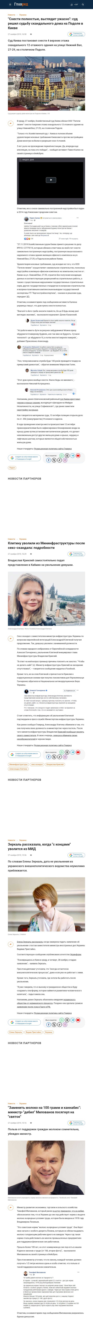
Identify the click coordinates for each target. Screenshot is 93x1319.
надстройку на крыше (27, 410)
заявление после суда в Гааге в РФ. (34, 1007)
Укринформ (75, 954)
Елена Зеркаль (15, 1032)
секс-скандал (37, 764)
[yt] (78, 455)
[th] (67, 455)
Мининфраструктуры (18, 764)
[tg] (72, 455)
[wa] (61, 455)
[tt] (54, 460)
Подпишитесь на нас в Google (78, 34)
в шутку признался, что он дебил (68, 1211)
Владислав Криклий (55, 764)
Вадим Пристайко (33, 1032)
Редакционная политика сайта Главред (53, 449)
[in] (65, 460)
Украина (48, 1032)
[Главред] (21, 4)
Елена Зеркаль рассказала (30, 942)
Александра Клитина (18, 769)
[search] (83, 4)
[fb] (48, 460)
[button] (10, 4)
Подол (12, 468)
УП (28, 296)
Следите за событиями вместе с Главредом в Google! (26, 458)
